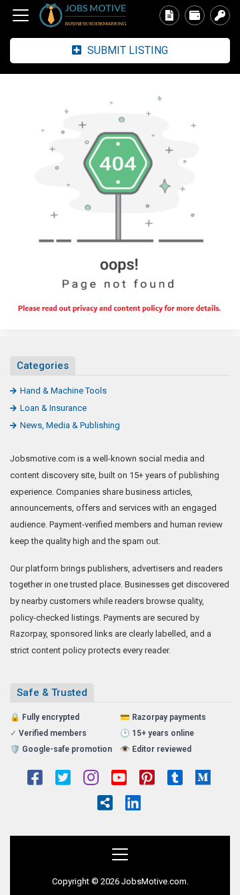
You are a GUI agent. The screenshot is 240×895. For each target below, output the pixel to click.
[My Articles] (169, 15)
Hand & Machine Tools (63, 391)
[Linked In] (133, 804)
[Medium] (203, 779)
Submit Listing (126, 50)
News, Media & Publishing (70, 425)
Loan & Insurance (53, 408)
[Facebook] (35, 779)
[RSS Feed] (105, 804)
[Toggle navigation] (20, 15)
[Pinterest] (147, 779)
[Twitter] (63, 779)
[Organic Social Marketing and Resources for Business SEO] (83, 15)
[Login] (220, 15)
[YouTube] (119, 779)
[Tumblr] (175, 779)
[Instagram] (91, 779)
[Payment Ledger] (195, 15)
